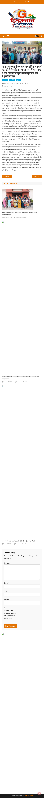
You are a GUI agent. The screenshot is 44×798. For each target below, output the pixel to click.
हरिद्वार (18, 80)
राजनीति (12, 80)
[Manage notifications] (39, 793)
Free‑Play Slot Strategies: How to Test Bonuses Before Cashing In (38, 177)
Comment (7, 563)
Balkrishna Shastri (22, 83)
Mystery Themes (29, 795)
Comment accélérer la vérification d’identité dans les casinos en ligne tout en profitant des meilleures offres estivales (8, 177)
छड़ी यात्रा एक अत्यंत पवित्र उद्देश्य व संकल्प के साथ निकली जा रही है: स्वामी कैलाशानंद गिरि (20, 378)
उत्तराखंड (5, 80)
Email (6, 591)
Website (6, 600)
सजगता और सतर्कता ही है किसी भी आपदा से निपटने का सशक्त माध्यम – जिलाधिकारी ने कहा (19, 214)
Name (6, 583)
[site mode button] (37, 36)
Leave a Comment (9, 86)
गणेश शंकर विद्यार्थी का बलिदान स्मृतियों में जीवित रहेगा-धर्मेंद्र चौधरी (18, 541)
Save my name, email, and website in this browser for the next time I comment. (10, 616)
